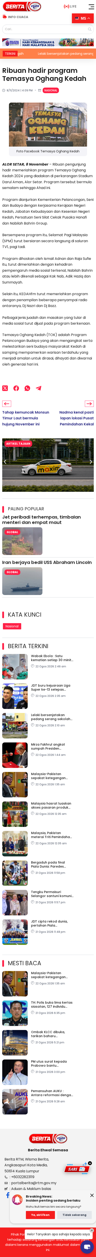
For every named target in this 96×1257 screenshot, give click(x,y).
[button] (91, 6)
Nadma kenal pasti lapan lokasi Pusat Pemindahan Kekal (76, 418)
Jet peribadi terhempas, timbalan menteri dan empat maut (41, 520)
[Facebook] (16, 388)
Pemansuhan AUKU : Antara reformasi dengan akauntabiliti (52, 1093)
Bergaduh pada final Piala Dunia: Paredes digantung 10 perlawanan (52, 864)
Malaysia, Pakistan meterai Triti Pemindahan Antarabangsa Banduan (51, 835)
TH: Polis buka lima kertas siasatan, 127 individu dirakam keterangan (52, 1005)
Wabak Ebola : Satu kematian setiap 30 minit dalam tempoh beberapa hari (52, 658)
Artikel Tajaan (18, 444)
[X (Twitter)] (5, 388)
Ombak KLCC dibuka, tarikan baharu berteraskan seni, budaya (52, 1034)
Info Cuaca (18, 17)
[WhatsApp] (27, 388)
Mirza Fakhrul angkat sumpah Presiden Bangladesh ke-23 (48, 746)
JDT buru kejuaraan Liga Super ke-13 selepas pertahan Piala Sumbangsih (50, 687)
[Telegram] (38, 388)
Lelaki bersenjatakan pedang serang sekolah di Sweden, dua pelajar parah (50, 717)
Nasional (50, 90)
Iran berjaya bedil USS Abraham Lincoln (47, 562)
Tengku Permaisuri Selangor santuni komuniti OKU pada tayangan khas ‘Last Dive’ (52, 894)
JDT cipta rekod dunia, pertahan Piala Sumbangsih (49, 923)
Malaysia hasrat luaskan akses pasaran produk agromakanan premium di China (51, 805)
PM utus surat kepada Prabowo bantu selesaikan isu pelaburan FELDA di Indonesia (51, 1063)
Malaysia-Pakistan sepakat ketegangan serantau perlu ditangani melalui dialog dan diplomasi (51, 776)
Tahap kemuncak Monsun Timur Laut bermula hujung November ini (25, 418)
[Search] (90, 29)
